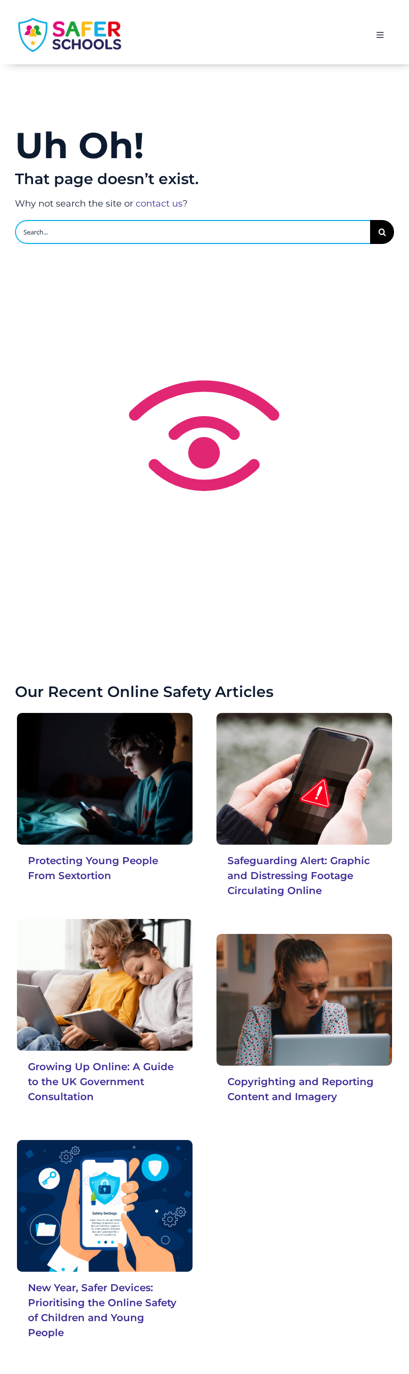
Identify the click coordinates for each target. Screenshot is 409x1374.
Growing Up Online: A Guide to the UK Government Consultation (101, 1082)
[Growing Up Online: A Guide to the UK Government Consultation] (105, 985)
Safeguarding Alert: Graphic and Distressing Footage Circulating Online (298, 876)
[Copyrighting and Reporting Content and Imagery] (304, 1000)
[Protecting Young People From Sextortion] (105, 779)
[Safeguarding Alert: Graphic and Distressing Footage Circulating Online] (304, 779)
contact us (159, 203)
